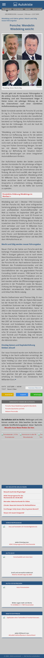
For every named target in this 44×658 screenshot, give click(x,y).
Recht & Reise (37, 9)
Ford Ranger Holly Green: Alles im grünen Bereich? (21, 509)
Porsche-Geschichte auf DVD (14, 409)
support (22, 394)
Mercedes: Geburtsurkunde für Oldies (17, 501)
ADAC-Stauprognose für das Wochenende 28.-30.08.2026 (13, 497)
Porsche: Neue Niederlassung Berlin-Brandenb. (21, 406)
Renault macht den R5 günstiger (15, 492)
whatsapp (37, 394)
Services (28, 9)
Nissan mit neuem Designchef (14, 513)
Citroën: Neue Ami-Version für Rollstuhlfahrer (20, 505)
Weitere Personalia (11, 411)
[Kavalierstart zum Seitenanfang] (39, 653)
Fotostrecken (18, 9)
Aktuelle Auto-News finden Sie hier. (19, 427)
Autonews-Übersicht (34, 388)
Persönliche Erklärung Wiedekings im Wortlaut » (17, 195)
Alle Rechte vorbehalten (32, 656)
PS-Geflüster (7, 9)
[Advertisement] (22, 460)
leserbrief (8, 394)
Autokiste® (17, 656)
